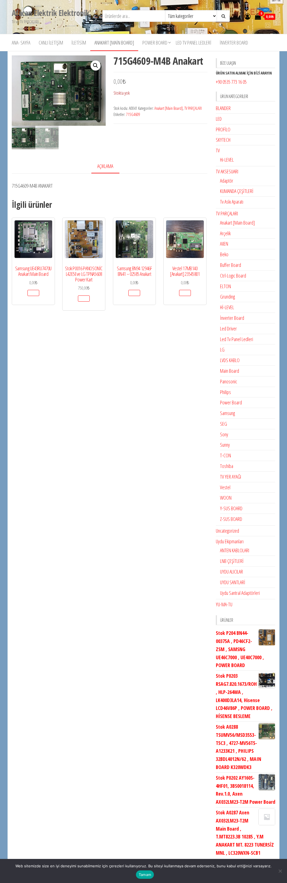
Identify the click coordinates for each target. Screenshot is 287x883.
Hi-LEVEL (227, 159)
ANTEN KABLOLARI (234, 550)
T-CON (225, 455)
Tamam (145, 874)
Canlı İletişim (51, 42)
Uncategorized (227, 530)
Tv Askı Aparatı (231, 201)
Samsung (227, 413)
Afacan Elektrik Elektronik (50, 13)
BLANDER (223, 108)
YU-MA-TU (224, 604)
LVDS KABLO (230, 360)
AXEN (224, 243)
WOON (226, 497)
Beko (224, 254)
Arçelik (225, 233)
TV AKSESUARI (227, 171)
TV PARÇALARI (193, 108)
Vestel (225, 487)
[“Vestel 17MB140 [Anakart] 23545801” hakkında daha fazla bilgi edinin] (185, 293)
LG (222, 349)
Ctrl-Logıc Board (233, 275)
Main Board (229, 370)
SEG (223, 423)
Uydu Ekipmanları (230, 541)
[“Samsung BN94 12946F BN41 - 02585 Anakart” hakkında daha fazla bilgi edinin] (134, 293)
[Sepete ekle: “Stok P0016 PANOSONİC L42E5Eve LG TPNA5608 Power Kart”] (84, 298)
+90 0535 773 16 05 (231, 81)
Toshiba (226, 466)
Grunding (227, 296)
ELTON (225, 286)
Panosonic (228, 381)
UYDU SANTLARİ (232, 582)
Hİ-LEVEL (227, 307)
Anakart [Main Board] (114, 42)
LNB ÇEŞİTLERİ (232, 561)
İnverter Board (234, 42)
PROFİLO (223, 129)
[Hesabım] (247, 16)
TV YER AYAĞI (230, 476)
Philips (225, 392)
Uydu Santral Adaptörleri (240, 593)
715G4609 (133, 114)
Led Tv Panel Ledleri (193, 42)
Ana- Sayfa (21, 42)
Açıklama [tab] (105, 166)
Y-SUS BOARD (231, 508)
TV (218, 150)
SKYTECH (223, 139)
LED (219, 118)
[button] (96, 65)
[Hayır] (280, 871)
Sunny (225, 444)
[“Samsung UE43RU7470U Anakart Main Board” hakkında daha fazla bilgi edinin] (33, 293)
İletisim (78, 42)
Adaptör (226, 180)
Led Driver (228, 328)
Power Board (154, 42)
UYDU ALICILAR (231, 571)
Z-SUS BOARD (231, 519)
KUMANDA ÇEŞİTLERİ (236, 191)
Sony (224, 434)
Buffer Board (230, 265)
